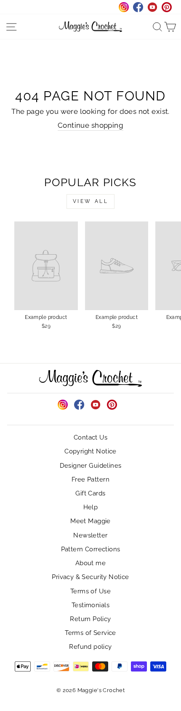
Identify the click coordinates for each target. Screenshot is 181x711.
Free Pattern (90, 479)
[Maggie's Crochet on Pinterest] (112, 405)
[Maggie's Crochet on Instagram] (63, 405)
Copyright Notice (90, 451)
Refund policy (90, 646)
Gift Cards (90, 493)
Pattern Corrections (90, 549)
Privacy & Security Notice (90, 577)
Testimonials (90, 605)
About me (90, 563)
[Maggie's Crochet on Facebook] (79, 405)
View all (91, 201)
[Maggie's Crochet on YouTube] (95, 405)
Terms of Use (90, 591)
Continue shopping (90, 125)
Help (90, 507)
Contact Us (90, 437)
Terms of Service (90, 633)
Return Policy (90, 619)
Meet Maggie (90, 521)
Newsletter (90, 535)
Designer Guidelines (91, 465)
